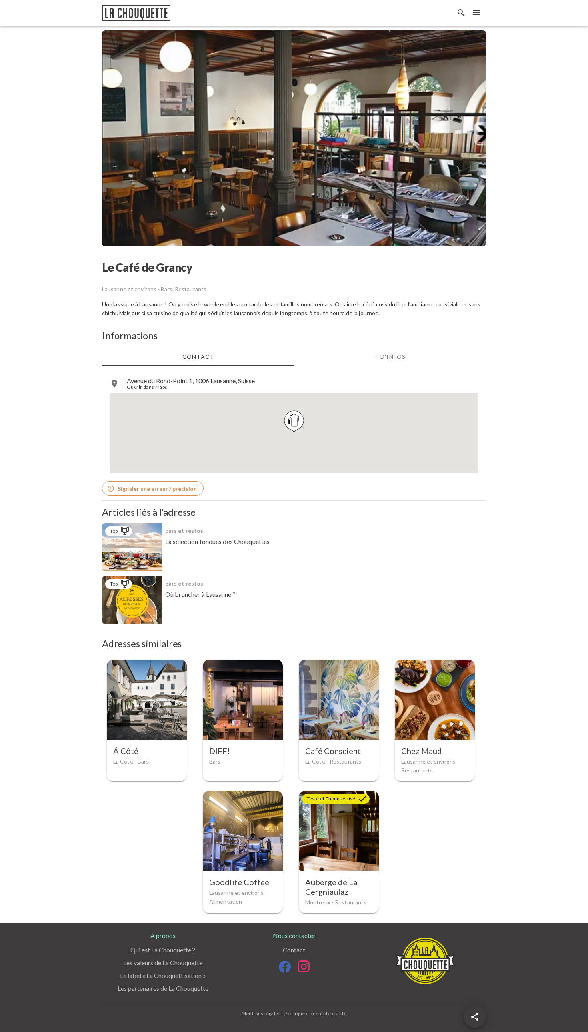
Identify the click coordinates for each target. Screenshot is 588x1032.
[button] (475, 1017)
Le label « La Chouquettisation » (163, 975)
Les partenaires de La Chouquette (163, 988)
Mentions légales (261, 1013)
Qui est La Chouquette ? (162, 950)
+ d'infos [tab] (390, 356)
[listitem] (294, 383)
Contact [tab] (198, 356)
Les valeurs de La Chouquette (162, 962)
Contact (294, 950)
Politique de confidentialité (315, 1013)
